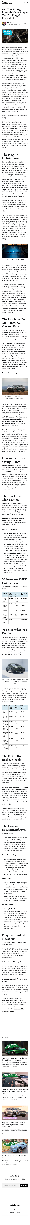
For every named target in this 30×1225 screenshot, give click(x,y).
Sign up (15, 1209)
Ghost (18, 1212)
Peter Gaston (11, 23)
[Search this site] (25, 2)
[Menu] (27, 2)
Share (24, 23)
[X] (15, 1197)
